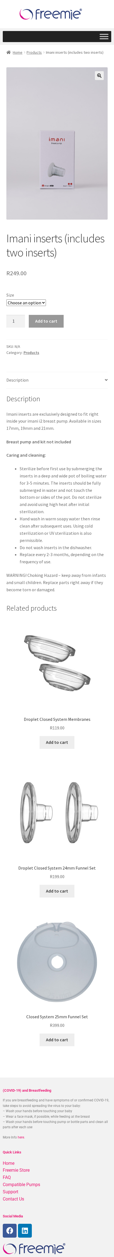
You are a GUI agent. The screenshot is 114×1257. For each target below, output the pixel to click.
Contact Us (13, 1199)
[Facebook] (10, 1231)
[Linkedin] (25, 1231)
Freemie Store (16, 1170)
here (21, 1137)
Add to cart (46, 321)
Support (10, 1191)
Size (10, 295)
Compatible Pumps (21, 1184)
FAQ (7, 1177)
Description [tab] (17, 380)
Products (34, 52)
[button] (99, 75)
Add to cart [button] (57, 742)
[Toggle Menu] (104, 36)
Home (17, 52)
